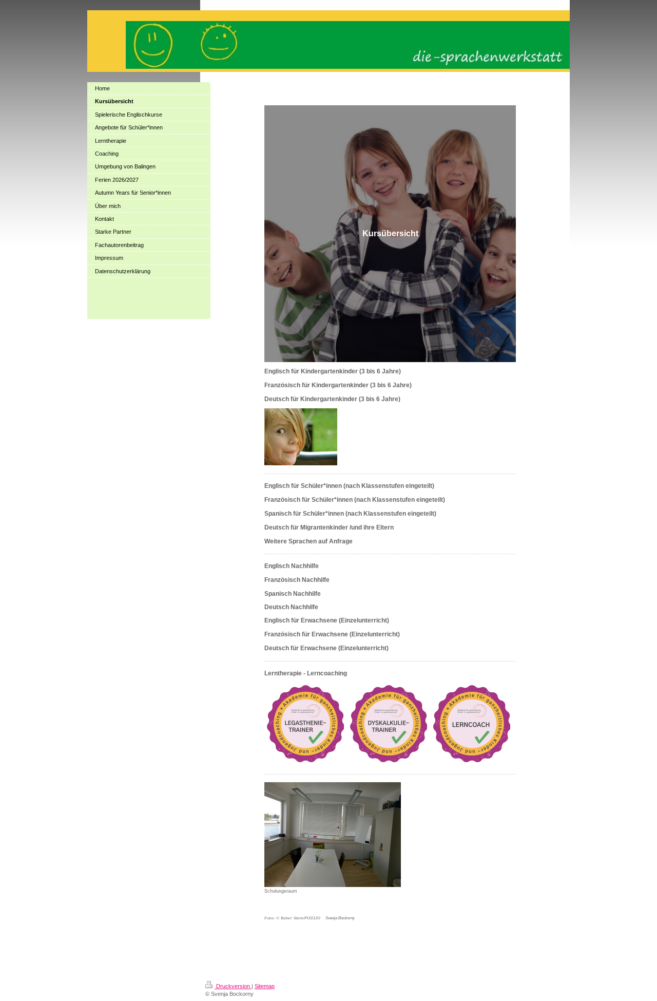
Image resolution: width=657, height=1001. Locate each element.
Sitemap (265, 986)
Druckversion (233, 986)
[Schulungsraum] (332, 834)
